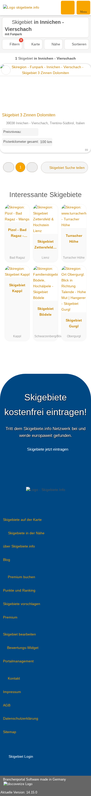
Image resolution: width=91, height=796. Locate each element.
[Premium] (80, 196)
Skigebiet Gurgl (74, 323)
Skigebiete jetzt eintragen (47, 449)
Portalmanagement (18, 661)
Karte (35, 44)
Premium (10, 617)
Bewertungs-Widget (22, 648)
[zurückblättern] (12, 87)
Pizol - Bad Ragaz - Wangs (17, 234)
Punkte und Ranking (19, 590)
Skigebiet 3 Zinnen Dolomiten (28, 115)
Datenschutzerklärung (20, 718)
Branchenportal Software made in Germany (33, 782)
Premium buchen (21, 577)
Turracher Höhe (74, 238)
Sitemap (9, 732)
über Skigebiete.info (19, 546)
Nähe (55, 44)
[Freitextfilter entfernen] (68, 7)
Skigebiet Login (20, 756)
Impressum (12, 692)
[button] (8, 167)
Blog (6, 560)
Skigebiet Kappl (17, 288)
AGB (6, 705)
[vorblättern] (78, 87)
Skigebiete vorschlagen (21, 604)
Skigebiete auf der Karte (22, 520)
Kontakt (14, 678)
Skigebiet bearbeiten (19, 634)
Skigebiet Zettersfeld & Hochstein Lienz (45, 245)
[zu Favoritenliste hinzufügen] (6, 70)
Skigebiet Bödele (45, 311)
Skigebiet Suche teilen (66, 168)
